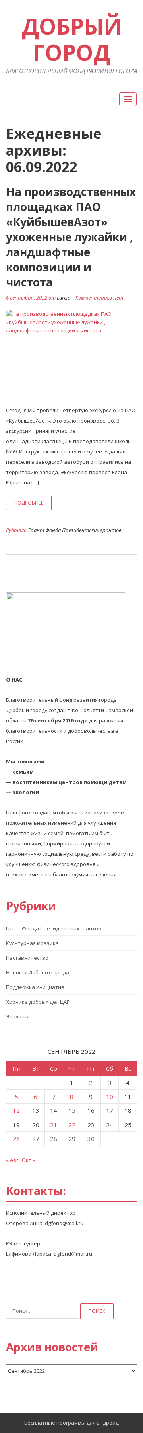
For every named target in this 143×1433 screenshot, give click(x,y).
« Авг (12, 1160)
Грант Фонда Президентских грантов (75, 530)
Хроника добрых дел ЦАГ (37, 1001)
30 (91, 1139)
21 (53, 1125)
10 (109, 1097)
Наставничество (27, 957)
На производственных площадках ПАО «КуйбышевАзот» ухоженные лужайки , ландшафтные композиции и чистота (71, 237)
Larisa (63, 297)
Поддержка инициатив (35, 987)
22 (71, 1125)
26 (16, 1139)
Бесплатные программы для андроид (71, 1422)
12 (16, 1110)
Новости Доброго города (37, 972)
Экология (17, 1016)
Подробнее (28, 502)
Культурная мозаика (32, 943)
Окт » (28, 1160)
